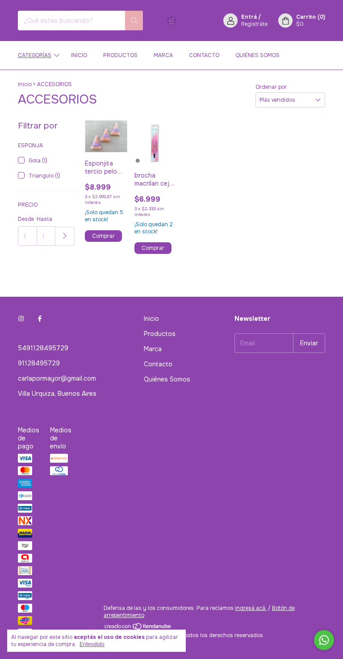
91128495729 (39, 363)
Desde (26, 219)
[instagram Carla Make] (21, 319)
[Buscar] (134, 20)
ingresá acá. (251, 608)
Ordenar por (271, 87)
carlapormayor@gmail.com (57, 378)
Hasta (44, 219)
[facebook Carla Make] (40, 319)
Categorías (34, 55)
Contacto (204, 55)
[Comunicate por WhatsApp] (324, 640)
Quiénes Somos (257, 55)
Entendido (92, 644)
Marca (163, 55)
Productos (120, 55)
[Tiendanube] (138, 628)
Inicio (79, 55)
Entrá (249, 17)
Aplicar (65, 236)
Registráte (254, 24)
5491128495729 (43, 348)
